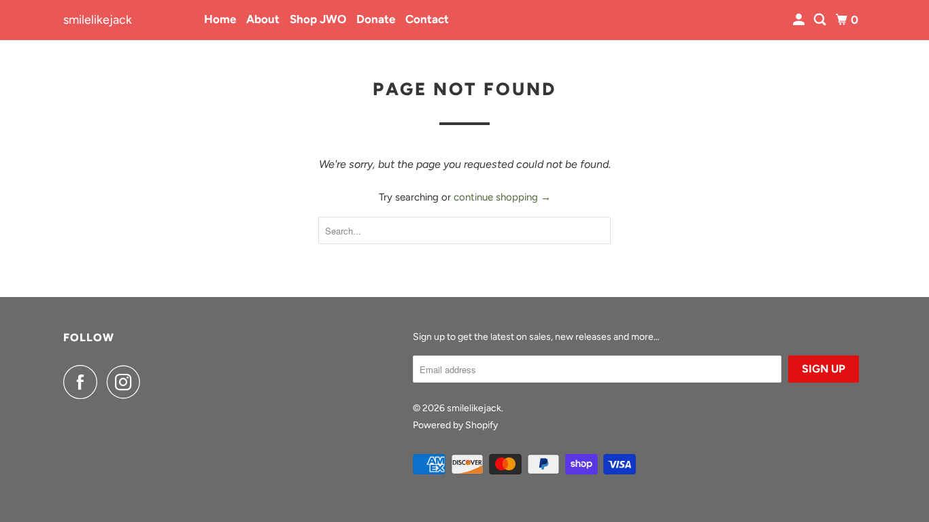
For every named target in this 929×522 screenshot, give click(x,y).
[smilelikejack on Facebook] (83, 382)
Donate (375, 19)
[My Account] (799, 20)
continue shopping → (502, 197)
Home (220, 19)
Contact (427, 19)
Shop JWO (318, 19)
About (263, 19)
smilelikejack (97, 19)
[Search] (820, 20)
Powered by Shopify (455, 425)
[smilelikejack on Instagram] (127, 382)
